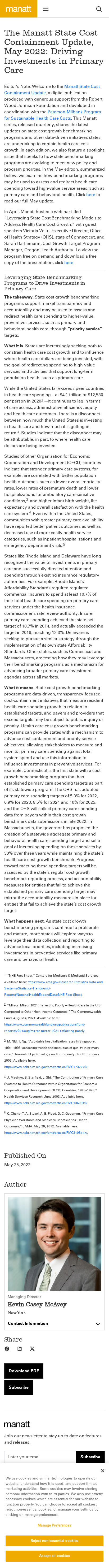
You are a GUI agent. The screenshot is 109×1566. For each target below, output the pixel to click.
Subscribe (19, 1387)
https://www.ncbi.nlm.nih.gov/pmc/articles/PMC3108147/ (45, 1133)
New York (17, 1312)
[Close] (102, 1471)
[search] (99, 8)
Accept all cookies (54, 1556)
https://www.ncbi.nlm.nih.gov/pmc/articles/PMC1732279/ (45, 1067)
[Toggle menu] (45, 8)
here (90, 194)
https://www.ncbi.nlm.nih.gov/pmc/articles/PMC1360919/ (45, 1103)
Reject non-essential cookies (55, 1541)
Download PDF (24, 1370)
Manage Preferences (54, 1525)
